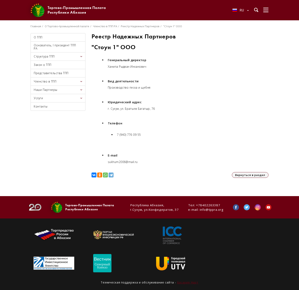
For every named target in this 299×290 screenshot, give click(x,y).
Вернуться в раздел (250, 175)
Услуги (38, 98)
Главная (36, 26)
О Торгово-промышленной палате (67, 26)
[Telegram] (111, 175)
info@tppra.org (212, 209)
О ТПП (38, 37)
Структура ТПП (44, 56)
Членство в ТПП (45, 81)
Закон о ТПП (42, 65)
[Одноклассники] (99, 175)
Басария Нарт (188, 282)
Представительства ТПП (51, 73)
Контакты (40, 106)
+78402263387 (208, 205)
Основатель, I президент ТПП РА (55, 46)
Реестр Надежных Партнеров (140, 26)
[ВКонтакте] (94, 175)
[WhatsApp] (105, 175)
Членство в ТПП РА (105, 26)
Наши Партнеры (45, 90)
